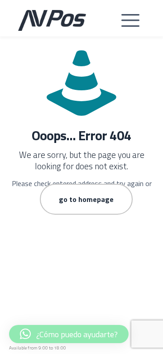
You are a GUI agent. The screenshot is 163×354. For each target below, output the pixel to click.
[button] (130, 20)
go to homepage (86, 199)
